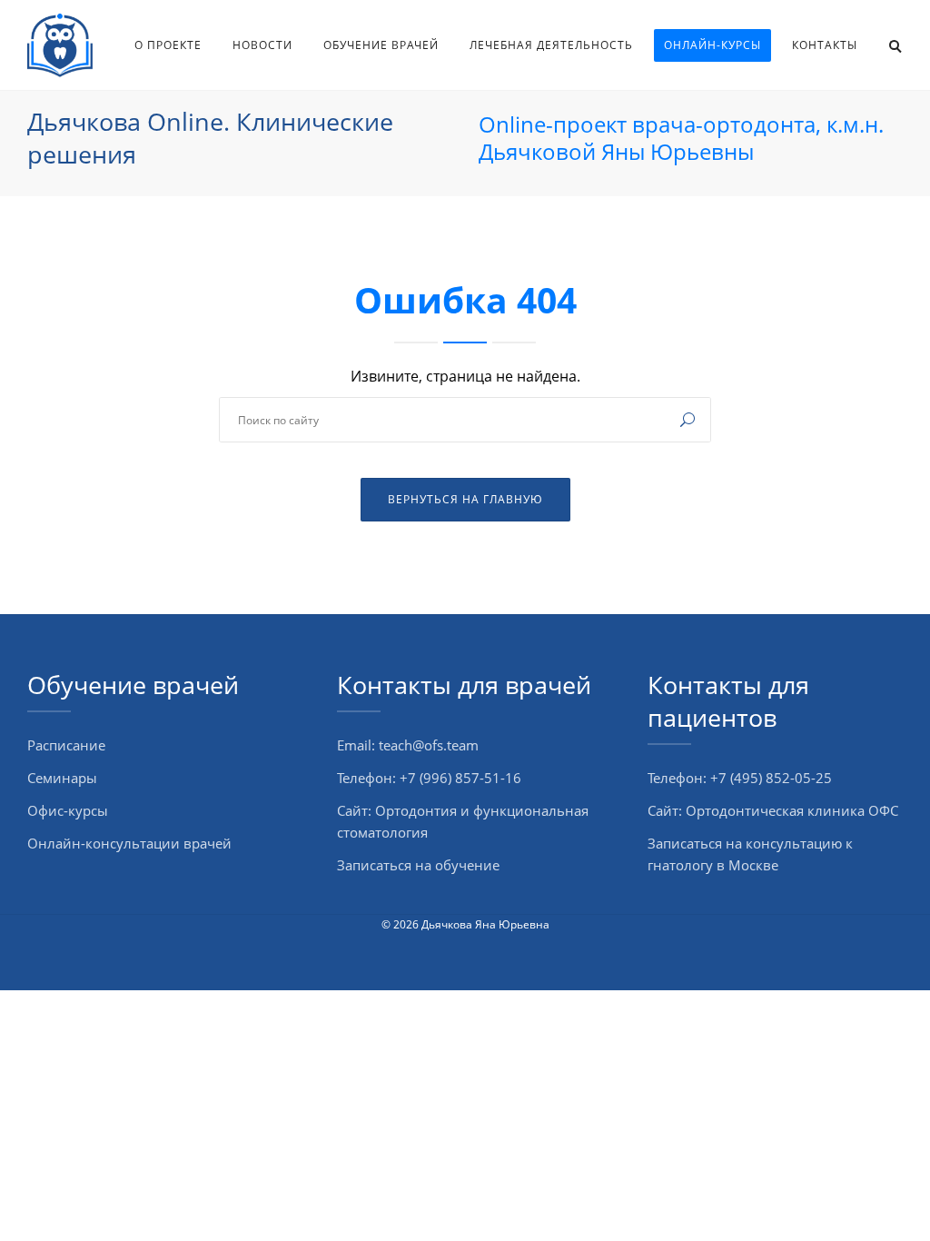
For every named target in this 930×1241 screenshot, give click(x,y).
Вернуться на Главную (465, 499)
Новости (262, 45)
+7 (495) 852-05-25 (771, 778)
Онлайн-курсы (712, 45)
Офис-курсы (67, 810)
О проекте (168, 45)
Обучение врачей (381, 45)
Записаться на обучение (418, 865)
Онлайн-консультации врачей (129, 843)
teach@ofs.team (429, 745)
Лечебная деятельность (551, 45)
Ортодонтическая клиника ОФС (792, 810)
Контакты (824, 45)
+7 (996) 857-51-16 (460, 778)
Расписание (66, 745)
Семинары (62, 778)
